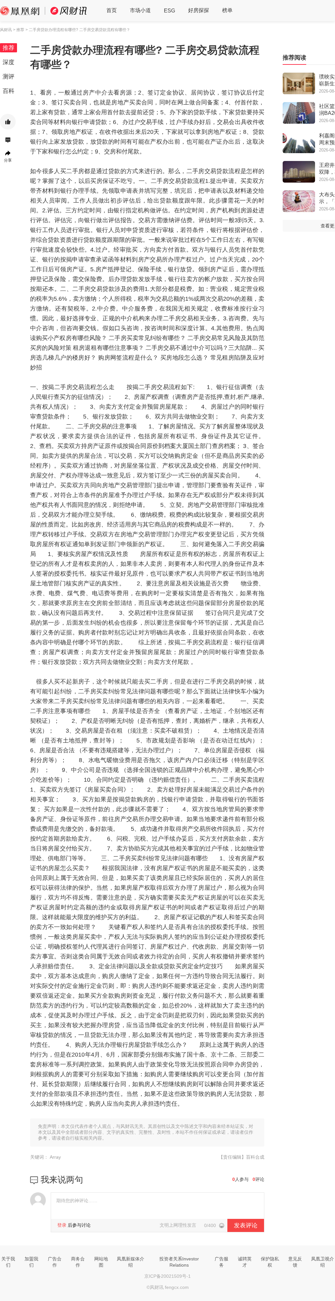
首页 (111, 10)
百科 (8, 91)
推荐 (8, 48)
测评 (8, 76)
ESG (169, 10)
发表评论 (245, 1225)
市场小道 (140, 10)
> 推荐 (18, 29)
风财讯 (6, 29)
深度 (8, 62)
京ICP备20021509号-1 (167, 1276)
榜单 (227, 10)
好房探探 (198, 10)
